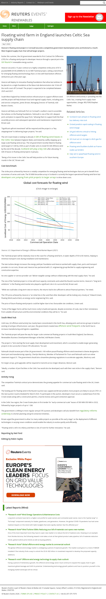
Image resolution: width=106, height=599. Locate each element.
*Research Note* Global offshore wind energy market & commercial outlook (39, 544)
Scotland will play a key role (34, 149)
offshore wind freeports (69, 326)
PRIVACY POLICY (40, 594)
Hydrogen (50, 26)
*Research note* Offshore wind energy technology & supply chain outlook (38, 559)
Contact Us (30, 2)
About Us (4, 2)
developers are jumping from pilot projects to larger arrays (28, 177)
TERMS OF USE (26, 594)
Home (5, 26)
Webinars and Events (45, 2)
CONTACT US (53, 594)
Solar (32, 26)
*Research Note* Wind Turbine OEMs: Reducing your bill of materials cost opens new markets (46, 529)
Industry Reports (17, 2)
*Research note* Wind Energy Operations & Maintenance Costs (34, 514)
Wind (14, 26)
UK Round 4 (7, 62)
